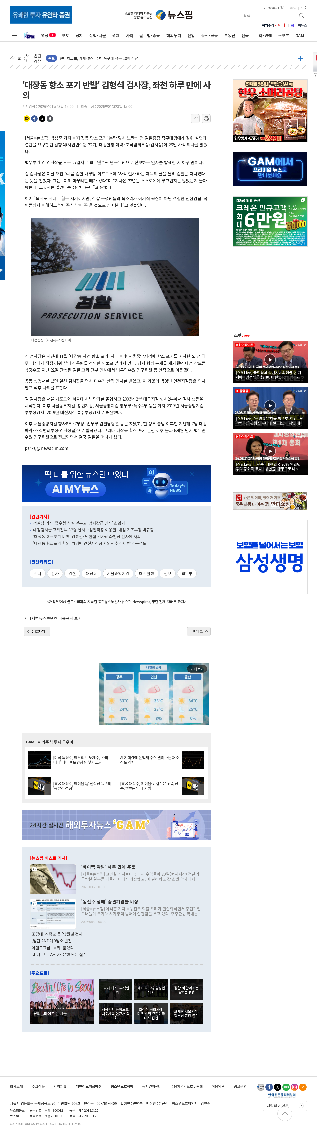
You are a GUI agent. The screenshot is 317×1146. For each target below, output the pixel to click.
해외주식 (273, 25)
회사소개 (16, 1086)
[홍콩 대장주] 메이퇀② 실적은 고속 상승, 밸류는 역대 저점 (149, 786)
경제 (116, 35)
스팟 (242, 335)
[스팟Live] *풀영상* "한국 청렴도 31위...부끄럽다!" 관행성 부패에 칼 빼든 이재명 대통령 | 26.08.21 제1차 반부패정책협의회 (270, 420)
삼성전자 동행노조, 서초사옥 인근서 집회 (116, 1014)
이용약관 (218, 1086)
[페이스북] (269, 1087)
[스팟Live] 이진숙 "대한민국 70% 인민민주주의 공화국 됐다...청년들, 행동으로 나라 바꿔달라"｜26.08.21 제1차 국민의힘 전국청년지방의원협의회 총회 (270, 466)
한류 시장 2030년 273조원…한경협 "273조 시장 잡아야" (104, 58)
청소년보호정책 (122, 1086)
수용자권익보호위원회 (187, 1086)
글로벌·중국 (149, 35)
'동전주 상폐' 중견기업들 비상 (109, 901)
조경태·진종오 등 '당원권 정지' (57, 934)
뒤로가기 (38, 631)
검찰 (72, 573)
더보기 (300, 58)
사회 (129, 35)
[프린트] (206, 118)
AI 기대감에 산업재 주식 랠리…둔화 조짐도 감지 (149, 760)
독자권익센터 (151, 1086)
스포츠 (283, 35)
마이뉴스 (299, 25)
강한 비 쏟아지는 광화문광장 (186, 989)
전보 (167, 573)
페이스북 (34, 118)
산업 (191, 35)
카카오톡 (27, 118)
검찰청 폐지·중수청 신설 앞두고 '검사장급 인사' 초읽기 (79, 523)
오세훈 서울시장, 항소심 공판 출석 (186, 1013)
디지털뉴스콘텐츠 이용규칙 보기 (55, 618)
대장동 (91, 573)
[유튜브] (260, 1087)
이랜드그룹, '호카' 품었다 (53, 947)
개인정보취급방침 (89, 1086)
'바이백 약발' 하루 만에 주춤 (108, 867)
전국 (245, 35)
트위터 (42, 118)
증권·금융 (209, 35)
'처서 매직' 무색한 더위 (116, 989)
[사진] (53, 878)
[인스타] (294, 1087)
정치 (79, 35)
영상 (45, 35)
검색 (302, 16)
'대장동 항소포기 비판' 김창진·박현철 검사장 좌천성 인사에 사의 (87, 536)
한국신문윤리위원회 (282, 1095)
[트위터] (277, 1087)
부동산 (229, 35)
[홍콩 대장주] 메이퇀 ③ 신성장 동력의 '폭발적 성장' (82, 786)
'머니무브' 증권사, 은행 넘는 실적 (59, 954)
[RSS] (303, 1087)
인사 (55, 573)
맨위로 (197, 631)
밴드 (50, 118)
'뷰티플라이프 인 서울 (50, 1013)
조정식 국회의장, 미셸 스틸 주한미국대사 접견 (151, 1014)
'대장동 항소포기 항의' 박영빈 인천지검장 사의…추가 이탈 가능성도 (89, 543)
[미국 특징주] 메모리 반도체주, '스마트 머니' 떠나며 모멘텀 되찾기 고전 (82, 760)
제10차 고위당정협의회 (151, 989)
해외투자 (173, 35)
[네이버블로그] (286, 1087)
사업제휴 (60, 1086)
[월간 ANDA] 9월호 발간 (52, 940)
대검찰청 (146, 573)
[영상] (270, 361)
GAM (299, 35)
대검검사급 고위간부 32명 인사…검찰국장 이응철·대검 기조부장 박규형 (93, 529)
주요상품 (38, 1086)
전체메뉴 (15, 35)
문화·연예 (263, 35)
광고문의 (240, 1086)
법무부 (186, 573)
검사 (37, 573)
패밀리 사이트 (278, 1106)
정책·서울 (97, 35)
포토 (65, 35)
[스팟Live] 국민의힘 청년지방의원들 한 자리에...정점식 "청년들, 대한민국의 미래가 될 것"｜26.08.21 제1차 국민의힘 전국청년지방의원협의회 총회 (270, 374)
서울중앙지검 (118, 573)
